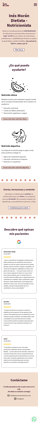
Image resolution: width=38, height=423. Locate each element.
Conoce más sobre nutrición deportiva (16, 168)
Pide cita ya (19, 50)
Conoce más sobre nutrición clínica (15, 119)
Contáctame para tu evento (19, 208)
